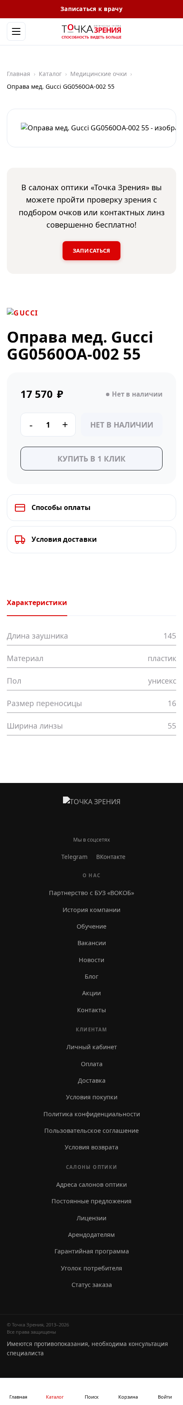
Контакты (91, 1010)
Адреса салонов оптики (91, 1184)
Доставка (92, 1080)
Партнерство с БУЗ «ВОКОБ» (91, 893)
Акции (91, 993)
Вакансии (91, 943)
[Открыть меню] (16, 31)
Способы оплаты (61, 507)
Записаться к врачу (91, 9)
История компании (91, 910)
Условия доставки (64, 539)
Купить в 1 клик (91, 458)
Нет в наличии (121, 425)
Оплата (92, 1064)
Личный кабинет (91, 1047)
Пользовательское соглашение (91, 1130)
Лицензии (91, 1218)
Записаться (92, 250)
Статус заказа (91, 1285)
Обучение (91, 926)
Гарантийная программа (91, 1251)
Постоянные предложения (91, 1201)
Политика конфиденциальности (91, 1114)
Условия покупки (91, 1097)
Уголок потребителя (91, 1268)
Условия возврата (91, 1147)
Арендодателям (91, 1234)
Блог (91, 976)
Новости (91, 960)
